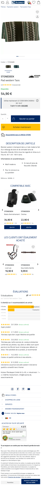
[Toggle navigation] (2, 2)
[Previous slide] (2, 68)
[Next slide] (38, 68)
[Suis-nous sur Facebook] (18, 389)
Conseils (12, 62)
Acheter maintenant (22, 127)
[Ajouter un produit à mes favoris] (37, 12)
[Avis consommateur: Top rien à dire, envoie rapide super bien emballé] (14, 433)
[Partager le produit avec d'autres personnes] (37, 17)
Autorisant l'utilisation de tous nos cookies (31, 481)
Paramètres (10, 482)
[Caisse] (38, 2)
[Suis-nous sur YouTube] (29, 389)
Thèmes (3, 7)
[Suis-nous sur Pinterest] (23, 389)
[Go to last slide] (2, 209)
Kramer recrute (13, 413)
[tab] (17, 56)
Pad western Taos (25, 7)
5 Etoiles (3, 306)
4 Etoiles (3, 310)
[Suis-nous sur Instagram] (12, 389)
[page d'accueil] (18, 2)
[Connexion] (7, 2)
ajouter (12, 227)
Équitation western (13, 7)
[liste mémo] (33, 2)
